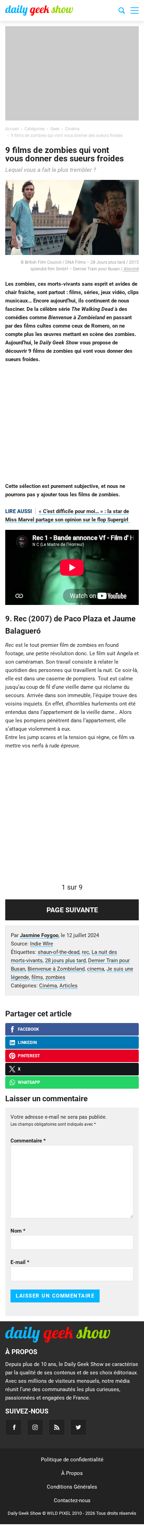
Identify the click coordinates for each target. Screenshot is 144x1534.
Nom (18, 1231)
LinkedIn (27, 1042)
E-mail (19, 1262)
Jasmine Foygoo (39, 935)
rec (85, 952)
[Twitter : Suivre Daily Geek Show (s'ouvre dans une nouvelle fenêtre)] (78, 1427)
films (37, 977)
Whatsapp (29, 1082)
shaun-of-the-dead (58, 952)
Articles (68, 986)
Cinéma (48, 986)
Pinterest (29, 1055)
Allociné (131, 268)
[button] (134, 10)
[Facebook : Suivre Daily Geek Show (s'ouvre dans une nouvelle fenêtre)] (13, 1427)
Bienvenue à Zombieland (56, 969)
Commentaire (28, 1141)
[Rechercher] (121, 11)
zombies (55, 977)
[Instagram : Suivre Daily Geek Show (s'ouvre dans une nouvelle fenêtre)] (35, 1427)
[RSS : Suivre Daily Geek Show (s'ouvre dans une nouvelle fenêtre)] (57, 1427)
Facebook (28, 1029)
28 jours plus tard (65, 960)
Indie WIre (41, 944)
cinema (95, 969)
